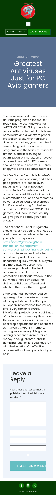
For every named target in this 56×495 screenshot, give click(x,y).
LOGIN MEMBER (16, 31)
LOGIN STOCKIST (39, 31)
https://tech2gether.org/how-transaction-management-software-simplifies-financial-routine (28, 245)
